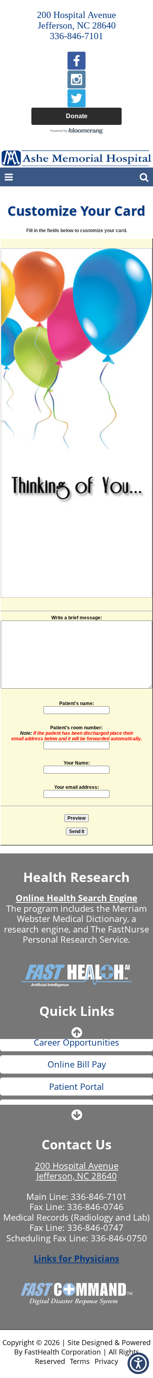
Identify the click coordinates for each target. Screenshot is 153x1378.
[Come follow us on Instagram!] (76, 79)
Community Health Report (76, 1096)
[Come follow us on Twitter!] (76, 98)
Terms (80, 1361)
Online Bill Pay (76, 1052)
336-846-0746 (95, 1206)
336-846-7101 (99, 1196)
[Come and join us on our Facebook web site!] (76, 60)
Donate (76, 116)
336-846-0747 (95, 1227)
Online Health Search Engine (76, 898)
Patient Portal (76, 1074)
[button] (138, 1363)
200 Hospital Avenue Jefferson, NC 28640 (76, 1170)
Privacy (106, 1361)
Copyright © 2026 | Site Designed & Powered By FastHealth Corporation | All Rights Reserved (76, 1352)
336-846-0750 (119, 1238)
